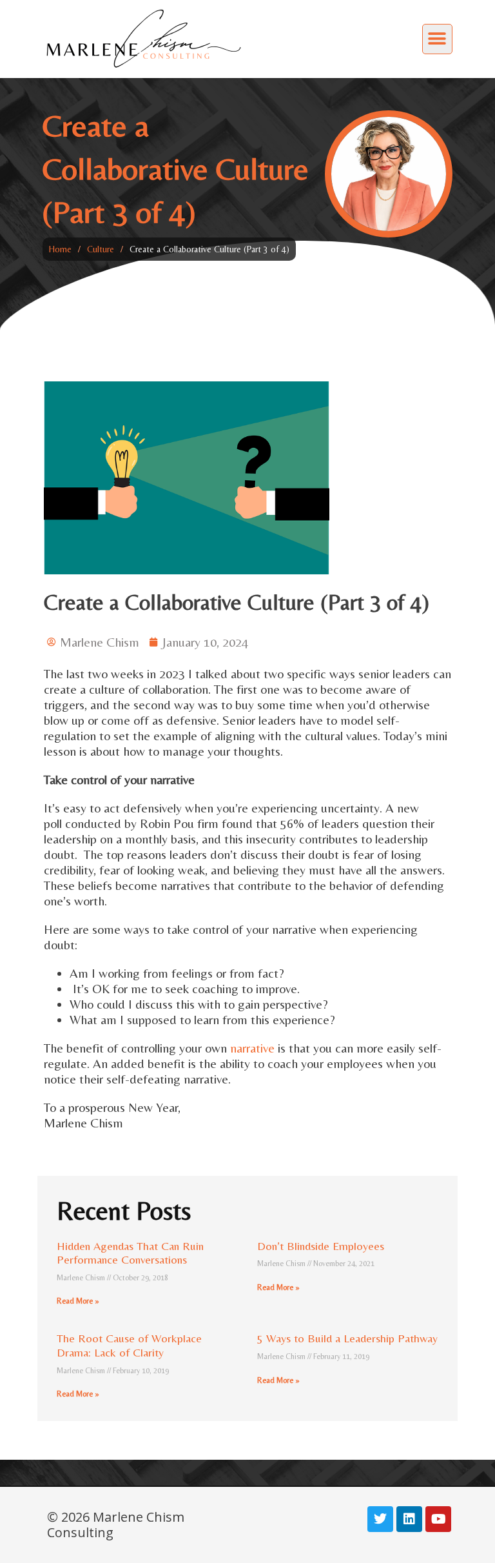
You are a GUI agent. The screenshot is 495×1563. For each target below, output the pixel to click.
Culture (100, 249)
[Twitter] (380, 1519)
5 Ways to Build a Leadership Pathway (347, 1338)
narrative (252, 1047)
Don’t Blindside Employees (320, 1246)
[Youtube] (438, 1519)
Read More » (78, 1301)
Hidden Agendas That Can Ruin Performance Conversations (130, 1253)
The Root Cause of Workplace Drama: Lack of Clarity (129, 1345)
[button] (437, 39)
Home (60, 249)
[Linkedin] (409, 1519)
